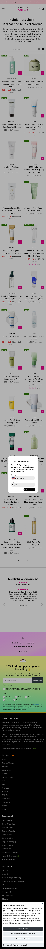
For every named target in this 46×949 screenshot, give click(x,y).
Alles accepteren (23, 928)
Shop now (29, 489)
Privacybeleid (7, 945)
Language (14, 482)
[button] (35, 458)
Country (13, 475)
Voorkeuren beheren (23, 939)
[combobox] (18, 478)
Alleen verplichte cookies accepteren (23, 934)
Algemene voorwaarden (20, 945)
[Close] (42, 903)
